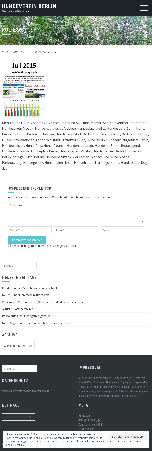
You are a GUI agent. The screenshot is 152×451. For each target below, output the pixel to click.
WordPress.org (86, 428)
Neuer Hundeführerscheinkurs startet (25, 295)
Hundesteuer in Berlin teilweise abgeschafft (29, 288)
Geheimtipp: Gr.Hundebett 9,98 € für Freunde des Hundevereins (42, 302)
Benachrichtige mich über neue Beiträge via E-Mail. (43, 246)
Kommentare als (90, 424)
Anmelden (84, 415)
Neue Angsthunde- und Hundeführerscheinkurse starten (37, 323)
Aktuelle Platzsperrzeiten (17, 309)
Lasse (27, 52)
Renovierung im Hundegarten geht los (26, 316)
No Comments (47, 52)
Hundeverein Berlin (29, 6)
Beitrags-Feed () (89, 420)
